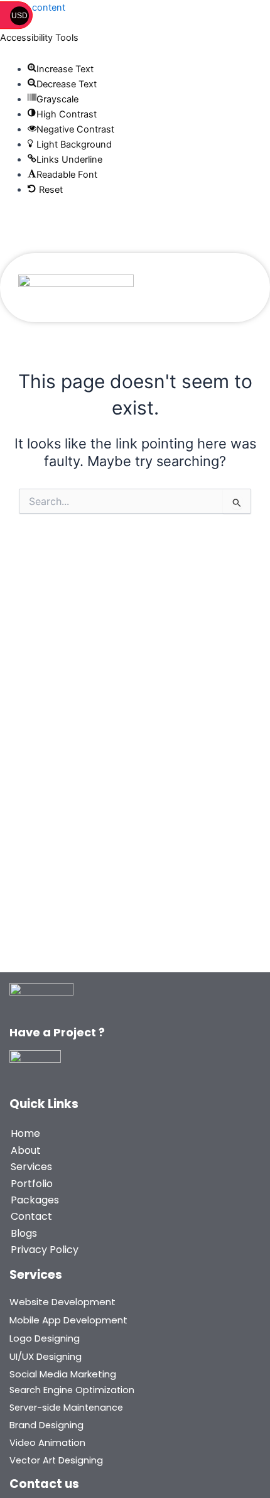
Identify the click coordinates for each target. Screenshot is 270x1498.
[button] (61, 69)
